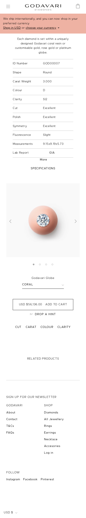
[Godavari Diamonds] (43, 7)
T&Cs (10, 426)
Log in (48, 452)
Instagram (13, 479)
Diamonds (51, 412)
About (10, 412)
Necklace (51, 439)
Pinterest (47, 479)
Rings (48, 426)
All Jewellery (54, 419)
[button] (10, 221)
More (43, 159)
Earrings (50, 432)
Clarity (64, 327)
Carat (31, 327)
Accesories (52, 446)
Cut (18, 327)
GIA (52, 152)
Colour (46, 327)
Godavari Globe (43, 278)
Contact (12, 419)
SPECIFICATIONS (43, 168)
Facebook (30, 479)
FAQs (10, 432)
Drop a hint (45, 314)
